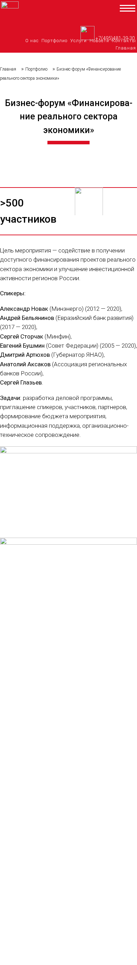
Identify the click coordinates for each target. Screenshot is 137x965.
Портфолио (54, 40)
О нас (32, 40)
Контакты (124, 40)
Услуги (78, 40)
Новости (99, 40)
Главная (126, 48)
